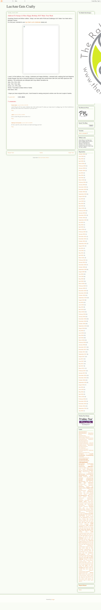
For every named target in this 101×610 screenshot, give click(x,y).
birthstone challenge (82, 520)
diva (92, 536)
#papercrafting (82, 487)
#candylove (81, 453)
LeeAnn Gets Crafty (21, 6)
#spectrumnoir (90, 501)
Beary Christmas (82, 518)
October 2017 (82, 351)
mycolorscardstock (89, 560)
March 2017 (81, 368)
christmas (81, 526)
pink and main (81, 564)
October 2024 (82, 170)
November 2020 (82, 264)
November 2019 (82, 293)
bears (92, 517)
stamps (91, 572)
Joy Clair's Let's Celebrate (33, 22)
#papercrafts (89, 488)
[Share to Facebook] (23, 97)
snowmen (80, 570)
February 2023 (82, 210)
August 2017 (82, 356)
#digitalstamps (82, 466)
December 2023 (82, 187)
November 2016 (82, 377)
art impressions (84, 517)
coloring (80, 531)
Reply (12, 110)
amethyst (87, 516)
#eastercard (81, 467)
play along (86, 564)
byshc (92, 521)
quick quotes (91, 564)
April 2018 (81, 337)
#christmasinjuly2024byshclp (84, 457)
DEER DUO (86, 534)
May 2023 (81, 203)
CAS (87, 525)
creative (88, 533)
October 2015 (82, 406)
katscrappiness (82, 554)
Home (41, 153)
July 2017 (81, 358)
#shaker (91, 495)
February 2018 (82, 342)
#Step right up (83, 507)
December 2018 (82, 318)
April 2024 (81, 177)
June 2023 (81, 201)
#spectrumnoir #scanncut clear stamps (86, 502)
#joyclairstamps (82, 481)
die (89, 534)
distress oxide (81, 536)
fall (87, 541)
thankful (88, 575)
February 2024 (82, 182)
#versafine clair (81, 513)
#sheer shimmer (82, 496)
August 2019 (82, 300)
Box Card (89, 520)
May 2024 (81, 175)
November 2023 (82, 189)
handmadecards (90, 545)
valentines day (90, 578)
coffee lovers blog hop (84, 530)
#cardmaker (82, 455)
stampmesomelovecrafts (83, 572)
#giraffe (80, 472)
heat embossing (85, 550)
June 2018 (81, 333)
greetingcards (88, 544)
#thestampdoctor (82, 512)
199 (86, 515)
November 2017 (82, 349)
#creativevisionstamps (84, 460)
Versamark (81, 580)
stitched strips (84, 573)
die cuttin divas (84, 535)
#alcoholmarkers (83, 433)
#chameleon (81, 456)
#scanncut (91, 494)
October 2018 (82, 323)
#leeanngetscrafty (82, 484)
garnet (80, 544)
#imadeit (81, 479)
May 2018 (81, 335)
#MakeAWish (91, 485)
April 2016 (81, 394)
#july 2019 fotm (89, 481)
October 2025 (82, 154)
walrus (92, 580)
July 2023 (81, 198)
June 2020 (81, 276)
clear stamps (87, 529)
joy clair (87, 551)
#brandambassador (82, 435)
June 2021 (81, 250)
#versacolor (91, 512)
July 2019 (81, 302)
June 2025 (81, 156)
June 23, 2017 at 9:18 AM (27, 123)
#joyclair (81, 480)
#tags (80, 511)
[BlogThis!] (20, 97)
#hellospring (91, 476)
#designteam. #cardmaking (86, 463)
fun (92, 543)
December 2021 (82, 236)
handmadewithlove (82, 546)
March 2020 (81, 283)
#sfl (88, 495)
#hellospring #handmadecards (86, 477)
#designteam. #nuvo (86, 465)
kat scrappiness (89, 552)
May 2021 (81, 253)
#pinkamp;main (90, 490)
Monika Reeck (14, 105)
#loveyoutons (90, 484)
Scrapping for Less (83, 567)
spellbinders (91, 570)
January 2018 (82, 344)
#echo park (86, 467)
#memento (81, 486)
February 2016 (82, 399)
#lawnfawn (90, 482)
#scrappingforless (83, 495)
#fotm (80, 471)
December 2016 (82, 375)
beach (89, 517)
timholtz (82, 577)
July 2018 (81, 330)
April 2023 (81, 205)
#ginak (92, 471)
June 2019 (81, 304)
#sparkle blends (83, 501)
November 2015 (82, 403)
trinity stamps (81, 578)
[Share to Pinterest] (24, 97)
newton (83, 562)
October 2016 (82, 380)
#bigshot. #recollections (86, 434)
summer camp (90, 573)
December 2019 (82, 290)
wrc (81, 581)
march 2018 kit (87, 556)
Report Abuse (83, 585)
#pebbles (80, 489)
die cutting (89, 535)
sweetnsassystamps (82, 575)
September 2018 (83, 326)
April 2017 (81, 366)
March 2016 (81, 396)
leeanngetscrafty (82, 555)
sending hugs (90, 567)
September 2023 (83, 194)
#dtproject (90, 466)
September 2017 (83, 354)
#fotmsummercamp (86, 471)
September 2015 (83, 408)
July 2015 (81, 410)
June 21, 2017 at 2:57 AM (23, 105)
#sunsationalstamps (89, 510)
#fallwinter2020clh (90, 469)
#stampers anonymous (83, 506)
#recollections (90, 491)
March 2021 (81, 257)
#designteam (83, 462)
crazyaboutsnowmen (82, 533)
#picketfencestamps (82, 490)
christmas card (86, 526)
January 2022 (82, 234)
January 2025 (82, 168)
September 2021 (83, 243)
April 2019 (81, 309)
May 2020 (81, 278)
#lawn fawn (82, 482)
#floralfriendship (86, 470)
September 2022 (83, 220)
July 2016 (81, 387)
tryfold (86, 578)
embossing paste (84, 540)
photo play (91, 562)
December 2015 (82, 401)
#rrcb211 (80, 494)
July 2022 (81, 222)
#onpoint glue (89, 486)
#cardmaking (89, 455)
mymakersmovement (82, 561)
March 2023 (81, 208)
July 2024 (81, 172)
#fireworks (81, 470)
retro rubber (85, 565)
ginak (82, 544)
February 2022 (82, 231)
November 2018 (82, 321)
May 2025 (81, 158)
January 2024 (82, 184)
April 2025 (81, 161)
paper (88, 562)
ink (92, 550)
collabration (91, 530)
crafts (86, 531)
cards (91, 524)
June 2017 (81, 361)
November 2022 (82, 215)
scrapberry (91, 566)
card (80, 522)
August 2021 (82, 246)
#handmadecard (89, 474)
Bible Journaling (90, 518)
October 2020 (82, 267)
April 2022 (81, 227)
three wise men (84, 576)
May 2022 (81, 224)
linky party (87, 555)
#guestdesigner (82, 474)
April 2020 (81, 281)
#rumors (85, 494)
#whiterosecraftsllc (89, 513)
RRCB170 (87, 566)
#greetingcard (90, 472)
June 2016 (81, 389)
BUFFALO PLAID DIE (86, 521)
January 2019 (82, 316)
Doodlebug (81, 538)
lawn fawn (90, 554)
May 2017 (81, 363)
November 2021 (82, 238)
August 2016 (82, 384)
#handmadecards (83, 475)
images (90, 550)
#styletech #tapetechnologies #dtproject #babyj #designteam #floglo (86, 509)
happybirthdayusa (87, 549)
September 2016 (83, 382)
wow (80, 581)
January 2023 (82, 213)
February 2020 (82, 285)
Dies (92, 535)
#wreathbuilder (82, 515)
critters (91, 533)
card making (90, 522)
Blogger (53, 599)
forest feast (89, 543)
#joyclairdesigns (89, 480)
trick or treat (90, 577)
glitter (85, 544)
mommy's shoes (82, 560)
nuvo (86, 562)
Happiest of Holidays (89, 546)
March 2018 (81, 340)
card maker (84, 522)
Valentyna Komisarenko (16, 123)
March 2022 (81, 229)
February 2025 (82, 165)
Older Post (71, 153)
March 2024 (81, 180)
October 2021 (82, 241)
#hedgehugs (85, 476)
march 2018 (81, 556)
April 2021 (81, 255)
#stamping (91, 506)
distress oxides (88, 536)
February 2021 (82, 260)
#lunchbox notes (83, 485)
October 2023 (82, 191)
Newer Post (11, 153)
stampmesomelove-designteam (84, 571)
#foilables (91, 470)
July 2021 (81, 248)
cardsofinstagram (82, 525)
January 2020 (82, 288)
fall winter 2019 (90, 541)
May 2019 (81, 307)
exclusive (84, 541)
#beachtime (90, 433)
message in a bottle (88, 559)
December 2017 (82, 347)
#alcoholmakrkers (83, 431)
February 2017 (82, 370)
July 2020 (81, 274)
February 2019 (82, 314)
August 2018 (82, 328)
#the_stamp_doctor (89, 511)
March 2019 (81, 311)
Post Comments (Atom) (44, 157)
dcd (82, 534)
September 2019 (83, 297)
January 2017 (82, 373)
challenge (91, 525)
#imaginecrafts (89, 479)
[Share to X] (21, 97)
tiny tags (86, 577)
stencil (80, 573)
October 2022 (82, 217)
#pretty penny (82, 491)
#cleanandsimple (83, 459)
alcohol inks (90, 515)
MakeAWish (91, 555)
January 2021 (82, 262)
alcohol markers (82, 516)
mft (92, 559)
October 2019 (82, 295)
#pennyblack (91, 489)
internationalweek (82, 551)
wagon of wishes (86, 580)
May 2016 (81, 391)
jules (90, 551)
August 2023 (82, 196)
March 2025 (81, 163)
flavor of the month (83, 543)
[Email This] (18, 97)
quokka (80, 565)
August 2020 (82, 271)
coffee (92, 529)
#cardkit (91, 453)
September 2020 (83, 269)
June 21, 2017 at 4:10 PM (20, 114)
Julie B (12, 114)
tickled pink (89, 576)
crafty (92, 531)
